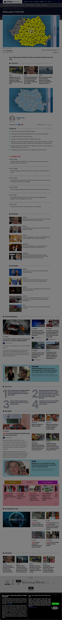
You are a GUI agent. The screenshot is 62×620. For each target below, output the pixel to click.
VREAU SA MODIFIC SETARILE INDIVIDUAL (55, 608)
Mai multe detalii (10, 603)
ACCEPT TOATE (55, 603)
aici (8, 612)
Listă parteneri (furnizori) (33, 607)
